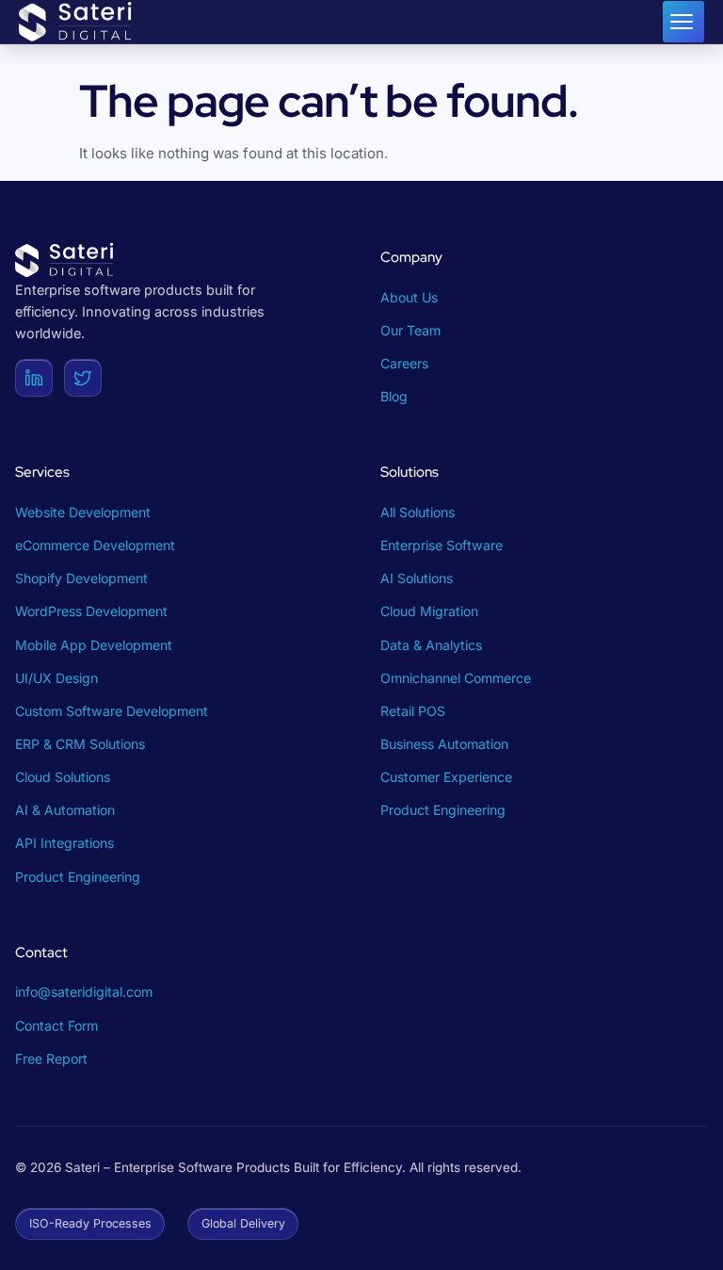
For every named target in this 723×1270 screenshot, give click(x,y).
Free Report (51, 1058)
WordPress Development (91, 611)
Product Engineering (77, 877)
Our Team (410, 330)
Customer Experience (446, 777)
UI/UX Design (56, 678)
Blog (394, 396)
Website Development (83, 512)
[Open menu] (683, 21)
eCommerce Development (95, 545)
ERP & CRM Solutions (80, 744)
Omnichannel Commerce (455, 678)
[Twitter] (83, 378)
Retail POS (412, 711)
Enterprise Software (441, 545)
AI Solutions (416, 578)
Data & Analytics (431, 645)
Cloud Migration (429, 611)
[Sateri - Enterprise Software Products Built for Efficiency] (77, 21)
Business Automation (444, 744)
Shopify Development (81, 578)
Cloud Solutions (62, 777)
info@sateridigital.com (84, 992)
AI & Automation (65, 810)
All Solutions (417, 512)
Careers (404, 363)
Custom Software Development (111, 711)
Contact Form (56, 1026)
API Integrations (64, 843)
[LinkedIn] (34, 378)
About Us (409, 297)
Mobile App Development (93, 645)
